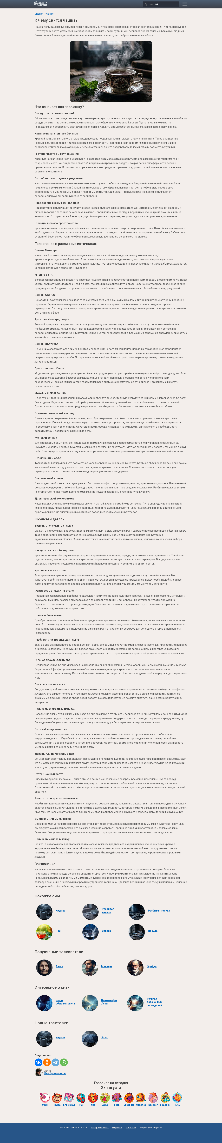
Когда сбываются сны (66, 1002)
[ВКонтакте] (38, 1062)
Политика (131, 1127)
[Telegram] (55, 1062)
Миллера (106, 966)
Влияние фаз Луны (109, 1002)
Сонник (50, 13)
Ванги (59, 966)
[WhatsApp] (64, 1062)
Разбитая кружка (108, 910)
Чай (58, 930)
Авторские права (100, 1127)
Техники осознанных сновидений (154, 1002)
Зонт (104, 1037)
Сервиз (106, 930)
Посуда (152, 930)
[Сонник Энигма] (41, 3)
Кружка (60, 910)
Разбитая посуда (159, 910)
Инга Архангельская (55, 1073)
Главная (39, 13)
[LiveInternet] (111, 1135)
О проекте (117, 1127)
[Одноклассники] (47, 1062)
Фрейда (152, 966)
